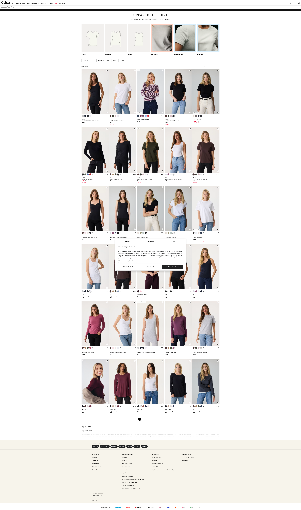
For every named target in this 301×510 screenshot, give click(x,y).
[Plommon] (138, 291)
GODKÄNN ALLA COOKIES (172, 266)
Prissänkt (84, 182)
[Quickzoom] (107, 112)
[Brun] (113, 174)
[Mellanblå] (118, 291)
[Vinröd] (141, 116)
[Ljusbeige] (88, 233)
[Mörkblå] (85, 116)
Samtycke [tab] (127, 242)
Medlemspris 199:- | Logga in (199, 241)
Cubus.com (4, 7)
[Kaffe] (196, 116)
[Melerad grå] (83, 116)
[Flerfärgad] (143, 116)
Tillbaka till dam (89, 60)
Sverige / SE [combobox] (96, 495)
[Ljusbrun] (199, 233)
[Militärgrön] (141, 233)
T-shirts (122, 60)
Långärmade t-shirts (104, 60)
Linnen (115, 60)
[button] (95, 446)
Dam (9, 7)
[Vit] (90, 116)
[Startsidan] (5, 2)
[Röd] (148, 116)
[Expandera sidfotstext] (150, 433)
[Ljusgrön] (85, 174)
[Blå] (146, 116)
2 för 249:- (112, 124)
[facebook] (96, 500)
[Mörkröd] (90, 348)
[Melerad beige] (194, 116)
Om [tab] (174, 242)
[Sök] (287, 3)
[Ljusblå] (166, 174)
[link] (291, 3)
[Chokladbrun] (83, 233)
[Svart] (88, 116)
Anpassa (149, 266)
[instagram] (93, 500)
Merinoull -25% (196, 122)
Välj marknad (95, 493)
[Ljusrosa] (115, 116)
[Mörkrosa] (168, 174)
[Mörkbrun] (110, 116)
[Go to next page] (164, 419)
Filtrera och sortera (212, 66)
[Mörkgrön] (113, 116)
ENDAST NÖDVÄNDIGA (128, 266)
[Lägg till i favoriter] (107, 70)
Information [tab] (150, 242)
